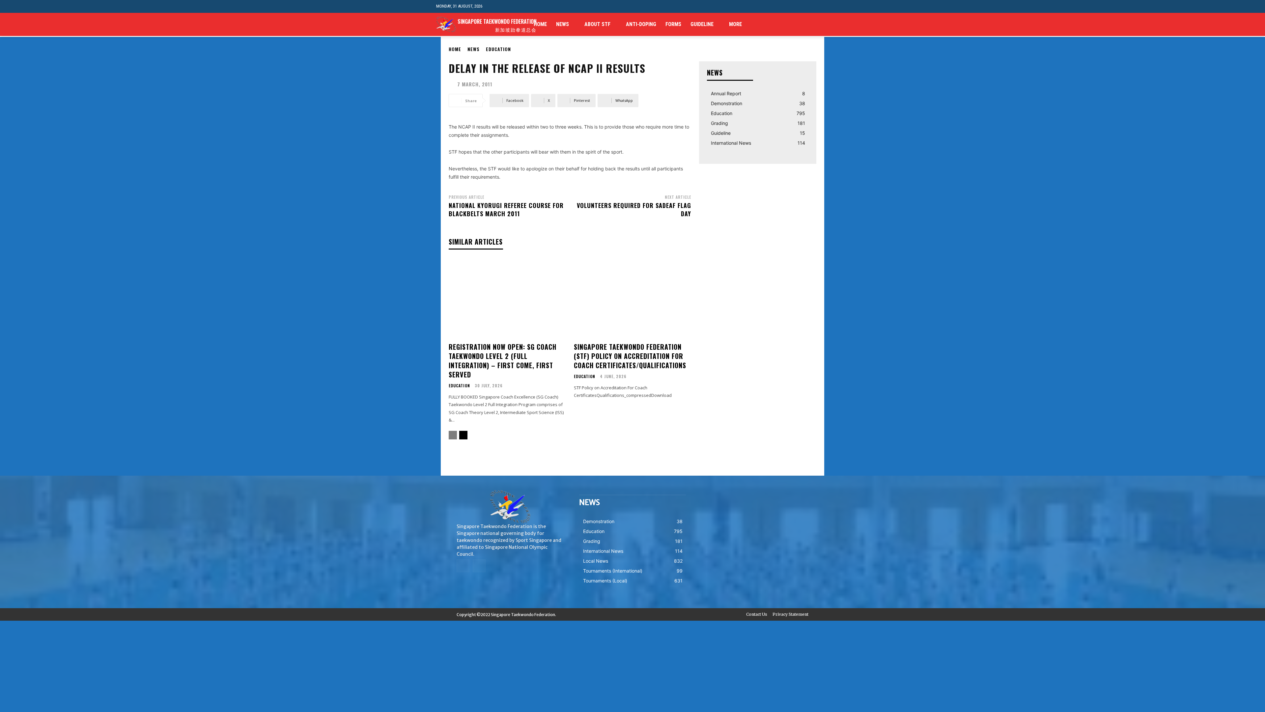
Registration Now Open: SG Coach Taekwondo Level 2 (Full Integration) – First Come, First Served (502, 360)
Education (498, 48)
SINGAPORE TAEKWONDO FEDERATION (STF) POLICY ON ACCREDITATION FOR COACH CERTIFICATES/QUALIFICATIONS (630, 356)
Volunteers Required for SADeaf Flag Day (634, 209)
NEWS (473, 48)
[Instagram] (825, 24)
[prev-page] (453, 435)
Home (455, 48)
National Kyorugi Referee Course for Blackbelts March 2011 (506, 209)
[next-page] (463, 435)
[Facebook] (815, 24)
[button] (824, 6)
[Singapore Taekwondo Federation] (510, 506)
